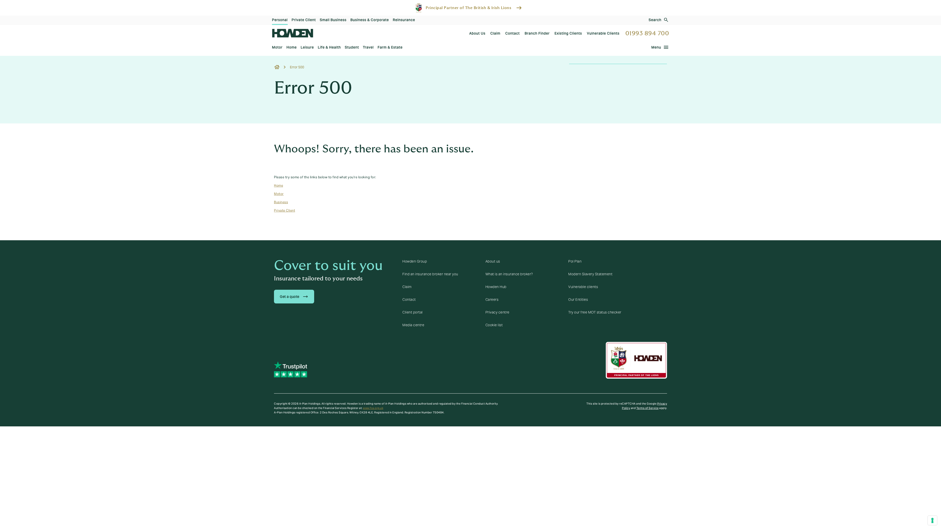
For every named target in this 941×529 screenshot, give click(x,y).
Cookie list (494, 325)
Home (278, 186)
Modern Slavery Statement (590, 274)
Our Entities (578, 299)
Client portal (412, 312)
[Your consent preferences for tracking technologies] (932, 520)
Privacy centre (497, 312)
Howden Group (414, 261)
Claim (407, 287)
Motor (279, 194)
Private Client (284, 211)
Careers (492, 299)
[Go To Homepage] (292, 33)
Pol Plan (575, 261)
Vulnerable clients (583, 287)
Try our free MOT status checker (594, 312)
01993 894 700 (647, 33)
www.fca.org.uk (373, 408)
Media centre (413, 325)
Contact (409, 299)
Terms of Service (647, 408)
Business (281, 202)
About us (492, 261)
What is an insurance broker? (509, 274)
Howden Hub (496, 287)
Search (655, 20)
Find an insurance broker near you (430, 274)
